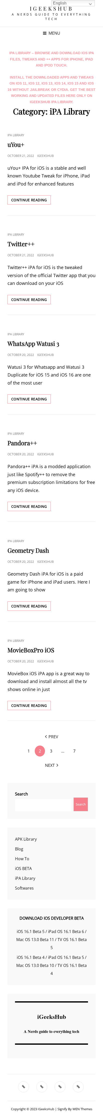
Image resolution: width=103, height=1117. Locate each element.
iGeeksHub (52, 8)
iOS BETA (23, 868)
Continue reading (31, 199)
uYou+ (16, 144)
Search (21, 794)
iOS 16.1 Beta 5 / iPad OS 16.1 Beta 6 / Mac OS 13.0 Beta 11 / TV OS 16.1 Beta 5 (51, 939)
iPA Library (16, 135)
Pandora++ (22, 443)
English (59, 3)
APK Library (26, 839)
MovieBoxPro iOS (31, 650)
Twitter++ (21, 244)
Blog (19, 849)
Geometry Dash (28, 550)
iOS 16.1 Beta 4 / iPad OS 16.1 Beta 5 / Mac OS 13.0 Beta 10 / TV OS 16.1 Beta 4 (51, 965)
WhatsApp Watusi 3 (33, 343)
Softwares (24, 888)
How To (22, 858)
